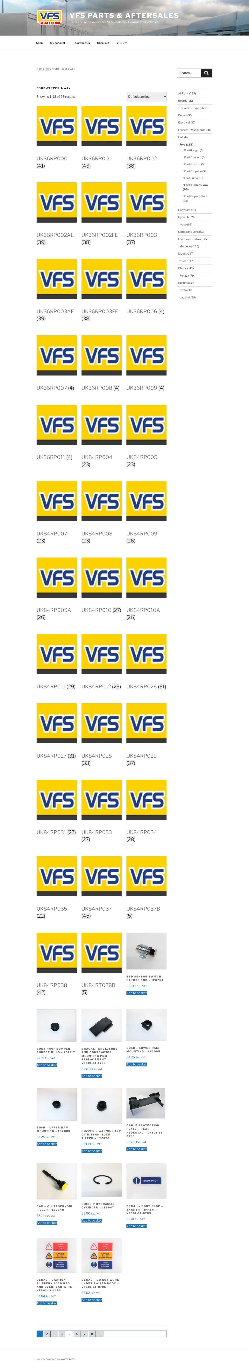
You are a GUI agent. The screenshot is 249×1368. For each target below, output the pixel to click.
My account (57, 42)
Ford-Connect (194, 157)
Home (40, 68)
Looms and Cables (192, 239)
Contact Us (82, 42)
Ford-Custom (194, 164)
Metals (186, 253)
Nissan (187, 261)
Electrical (186, 122)
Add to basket (136, 993)
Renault (187, 275)
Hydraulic (186, 217)
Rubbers (186, 282)
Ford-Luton (193, 178)
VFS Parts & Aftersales (124, 15)
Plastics (186, 268)
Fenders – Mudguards (194, 129)
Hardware (187, 209)
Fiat (183, 137)
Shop (39, 42)
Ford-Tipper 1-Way (195, 187)
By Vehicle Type (193, 108)
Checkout (103, 42)
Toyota (185, 290)
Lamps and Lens (191, 231)
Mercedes (189, 246)
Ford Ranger (193, 150)
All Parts (187, 93)
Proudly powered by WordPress (55, 1359)
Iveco (186, 224)
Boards (186, 100)
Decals (185, 115)
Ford (48, 68)
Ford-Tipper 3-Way (195, 198)
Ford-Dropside (195, 171)
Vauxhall (188, 297)
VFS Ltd (122, 42)
